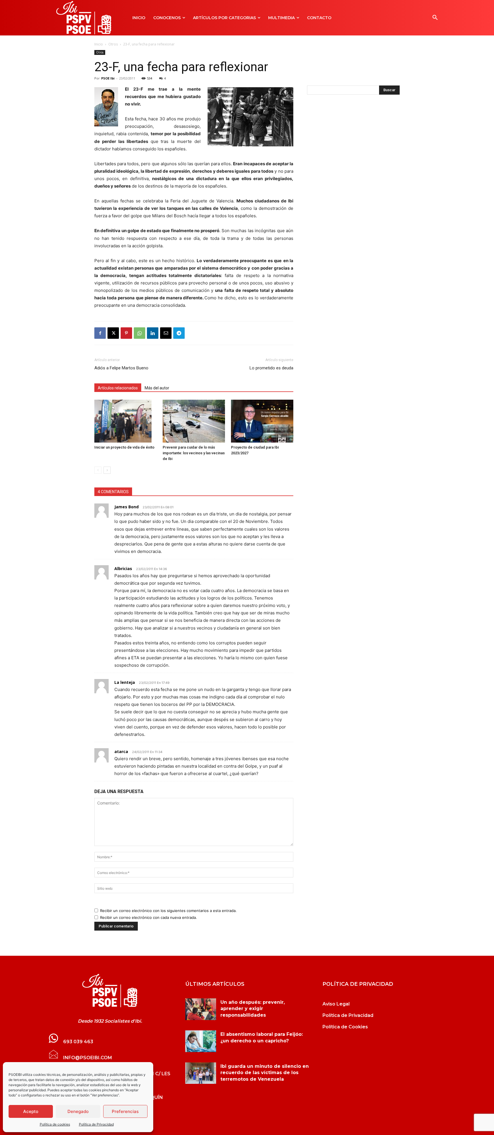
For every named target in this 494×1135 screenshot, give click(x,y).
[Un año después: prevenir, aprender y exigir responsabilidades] (200, 1009)
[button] (435, 18)
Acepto (30, 1111)
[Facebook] (100, 333)
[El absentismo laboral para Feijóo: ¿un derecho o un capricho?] (200, 1041)
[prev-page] (97, 470)
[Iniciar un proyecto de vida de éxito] (125, 421)
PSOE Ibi (108, 78)
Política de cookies (55, 1124)
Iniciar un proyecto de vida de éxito (124, 447)
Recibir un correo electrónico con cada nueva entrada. (148, 917)
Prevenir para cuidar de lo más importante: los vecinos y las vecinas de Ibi (194, 453)
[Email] (166, 333)
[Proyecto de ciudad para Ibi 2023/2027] (262, 421)
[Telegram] (179, 333)
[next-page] (107, 470)
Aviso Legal (336, 1004)
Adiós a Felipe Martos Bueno (121, 368)
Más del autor (157, 388)
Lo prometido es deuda (271, 368)
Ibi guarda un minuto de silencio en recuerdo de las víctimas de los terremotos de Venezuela (264, 1073)
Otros (113, 44)
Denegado (78, 1111)
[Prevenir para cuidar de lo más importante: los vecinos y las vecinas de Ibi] (194, 421)
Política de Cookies (345, 1027)
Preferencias (125, 1111)
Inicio (98, 44)
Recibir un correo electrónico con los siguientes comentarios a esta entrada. (168, 910)
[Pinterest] (126, 333)
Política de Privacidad (96, 1124)
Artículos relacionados (118, 388)
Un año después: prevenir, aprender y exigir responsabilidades (252, 1008)
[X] (113, 333)
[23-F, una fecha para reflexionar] (110, 990)
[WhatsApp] (139, 333)
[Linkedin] (152, 333)
